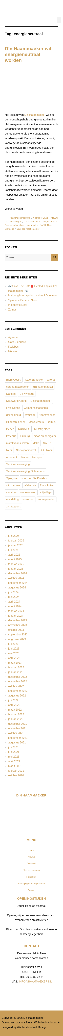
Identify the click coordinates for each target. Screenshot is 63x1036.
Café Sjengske (15, 221)
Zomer (12, 309)
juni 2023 (13, 648)
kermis (51, 422)
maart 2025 (15, 559)
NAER (43, 225)
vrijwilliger (46, 492)
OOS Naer (46, 450)
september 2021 (18, 737)
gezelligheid (13, 414)
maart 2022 (15, 709)
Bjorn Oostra (13, 379)
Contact (31, 890)
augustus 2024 (17, 587)
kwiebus (11, 436)
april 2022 (14, 705)
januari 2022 (15, 719)
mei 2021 (13, 756)
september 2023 (18, 634)
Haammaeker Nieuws (20, 218)
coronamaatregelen (17, 386)
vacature (11, 492)
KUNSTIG (24, 429)
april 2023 (14, 658)
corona (51, 379)
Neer (49, 225)
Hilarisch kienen (16, 422)
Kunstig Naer (42, 429)
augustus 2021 (17, 742)
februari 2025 (16, 564)
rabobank (11, 457)
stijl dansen (13, 485)
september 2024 (18, 582)
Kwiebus (13, 346)
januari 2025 (15, 568)
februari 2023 (16, 667)
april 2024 (14, 601)
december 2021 (17, 723)
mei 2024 (13, 596)
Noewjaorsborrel (26, 450)
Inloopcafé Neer (17, 304)
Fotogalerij (31, 877)
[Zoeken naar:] (28, 257)
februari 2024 (16, 611)
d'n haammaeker (43, 386)
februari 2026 (16, 540)
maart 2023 (15, 662)
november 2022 (17, 681)
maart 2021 (15, 766)
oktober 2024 (16, 578)
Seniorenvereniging (18, 464)
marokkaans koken (17, 443)
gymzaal (30, 414)
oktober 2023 (16, 629)
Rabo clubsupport (32, 457)
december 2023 (17, 620)
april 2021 (14, 761)
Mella (36, 443)
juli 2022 (13, 700)
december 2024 (17, 573)
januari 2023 (15, 672)
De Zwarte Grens (16, 400)
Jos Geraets (36, 422)
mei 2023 (13, 653)
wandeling (12, 499)
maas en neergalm (45, 436)
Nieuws (54, 218)
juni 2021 (13, 751)
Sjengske (9, 229)
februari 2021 (16, 770)
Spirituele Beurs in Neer (22, 300)
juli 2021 (13, 747)
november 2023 (17, 625)
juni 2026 (13, 535)
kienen (10, 429)
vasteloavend (28, 492)
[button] (59, 20)
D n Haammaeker (32, 221)
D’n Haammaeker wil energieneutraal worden (28, 54)
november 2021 (17, 728)
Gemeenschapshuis (14, 225)
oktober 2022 (16, 686)
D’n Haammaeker (34, 114)
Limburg (25, 436)
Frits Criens (13, 407)
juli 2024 (13, 592)
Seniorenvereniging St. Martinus (25, 471)
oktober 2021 (16, 733)
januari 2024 (15, 615)
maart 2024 (15, 606)
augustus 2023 (17, 639)
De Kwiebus (26, 393)
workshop (28, 499)
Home (31, 850)
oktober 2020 (16, 775)
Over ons (31, 863)
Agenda (13, 337)
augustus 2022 (17, 695)
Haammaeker (32, 225)
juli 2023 (13, 643)
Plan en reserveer (31, 870)
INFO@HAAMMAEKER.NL (35, 981)
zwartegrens (13, 506)
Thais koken (47, 485)
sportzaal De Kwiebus (34, 478)
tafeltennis (30, 485)
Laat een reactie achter (28, 229)
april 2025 (14, 554)
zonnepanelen (46, 499)
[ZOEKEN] (54, 257)
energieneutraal (49, 221)
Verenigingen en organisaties (31, 883)
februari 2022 (16, 714)
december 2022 (17, 676)
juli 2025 (13, 550)
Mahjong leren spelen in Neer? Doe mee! (32, 295)
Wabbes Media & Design (32, 1027)
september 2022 (18, 690)
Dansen (11, 393)
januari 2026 (15, 545)
